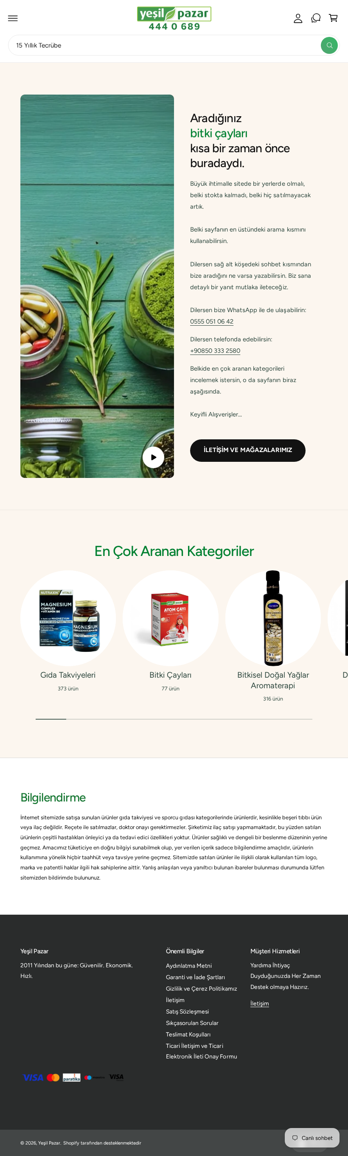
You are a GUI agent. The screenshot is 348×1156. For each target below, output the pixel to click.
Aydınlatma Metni (189, 965)
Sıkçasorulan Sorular (192, 1022)
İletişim (175, 1000)
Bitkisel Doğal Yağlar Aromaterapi (273, 680)
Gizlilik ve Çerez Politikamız (201, 988)
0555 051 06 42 (211, 321)
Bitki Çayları (170, 675)
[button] (13, 18)
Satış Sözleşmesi (187, 1011)
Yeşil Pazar (49, 1143)
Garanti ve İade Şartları (195, 977)
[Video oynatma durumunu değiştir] (153, 457)
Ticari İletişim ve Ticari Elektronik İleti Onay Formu (201, 1051)
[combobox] (174, 45)
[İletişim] (316, 18)
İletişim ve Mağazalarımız (248, 450)
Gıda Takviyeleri (67, 675)
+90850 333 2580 (215, 351)
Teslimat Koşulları (188, 1034)
